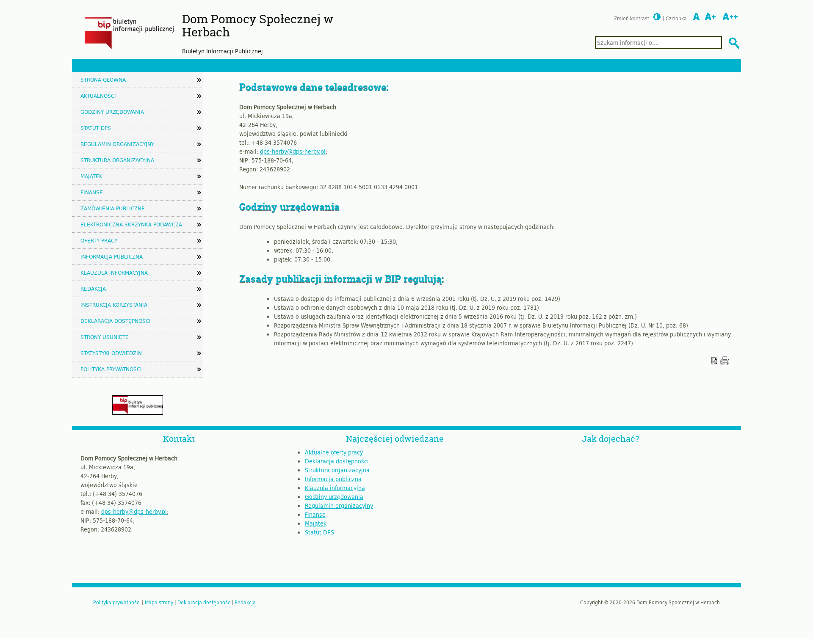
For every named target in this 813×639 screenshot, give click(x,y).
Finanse (91, 192)
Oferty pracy (98, 240)
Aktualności (98, 95)
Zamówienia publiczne (112, 208)
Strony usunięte (104, 337)
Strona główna (103, 79)
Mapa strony (159, 602)
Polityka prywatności (111, 369)
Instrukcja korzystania (113, 304)
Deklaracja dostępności (115, 321)
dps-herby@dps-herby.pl (293, 151)
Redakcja (93, 288)
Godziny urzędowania (112, 112)
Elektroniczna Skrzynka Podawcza (131, 224)
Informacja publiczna (111, 256)
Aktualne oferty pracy (334, 452)
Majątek (91, 176)
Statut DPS (95, 128)
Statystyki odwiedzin (111, 353)
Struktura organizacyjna (117, 160)
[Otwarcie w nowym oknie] (724, 362)
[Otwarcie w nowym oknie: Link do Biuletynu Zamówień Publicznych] (137, 412)
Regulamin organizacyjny (117, 144)
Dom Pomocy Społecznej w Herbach (257, 25)
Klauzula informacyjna (114, 272)
